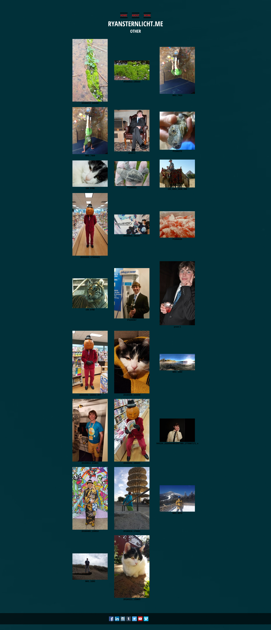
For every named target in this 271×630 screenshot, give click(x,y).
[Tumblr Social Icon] (128, 618)
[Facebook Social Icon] (111, 618)
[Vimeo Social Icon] (146, 618)
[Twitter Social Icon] (134, 618)
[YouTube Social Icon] (140, 618)
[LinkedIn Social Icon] (117, 618)
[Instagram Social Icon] (123, 618)
